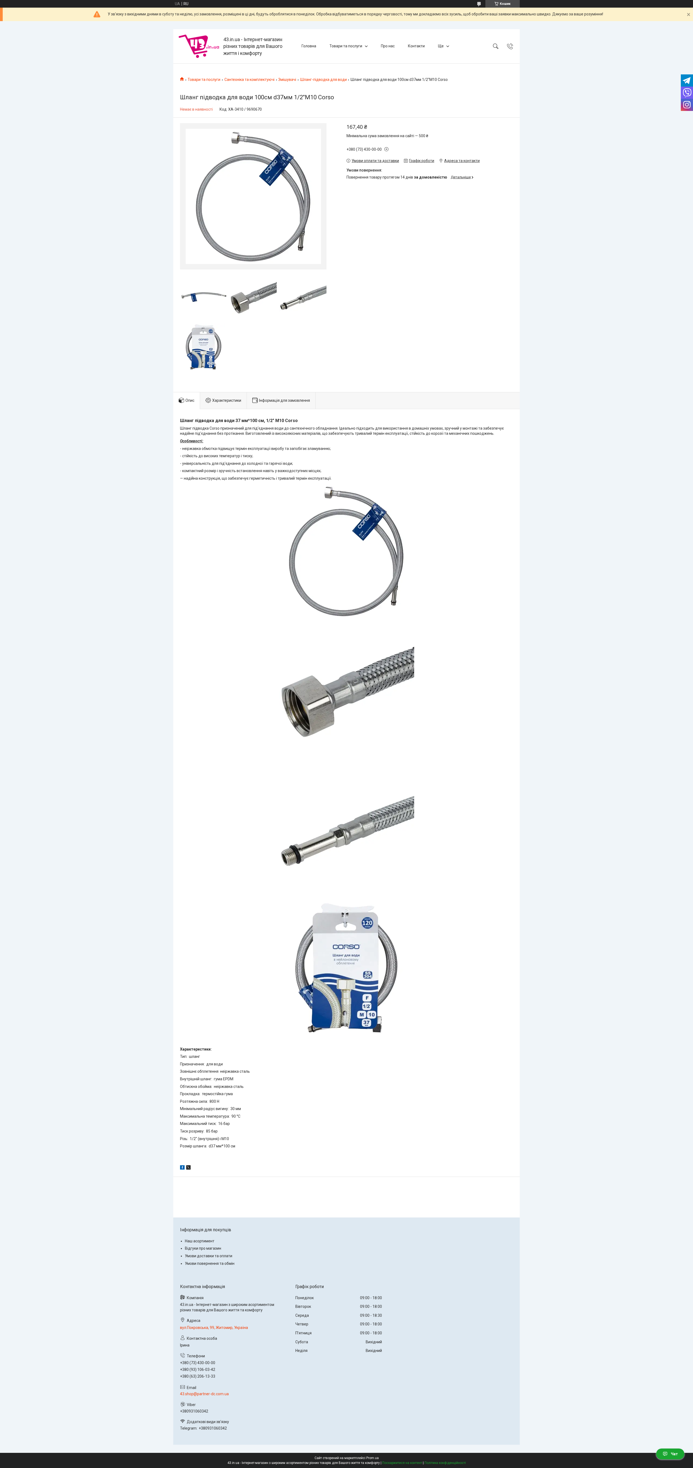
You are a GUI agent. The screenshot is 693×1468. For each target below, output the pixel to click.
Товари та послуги (345, 46)
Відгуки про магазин (203, 1248)
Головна (309, 46)
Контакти (416, 46)
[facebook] (182, 1168)
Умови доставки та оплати (208, 1256)
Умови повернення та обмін (209, 1263)
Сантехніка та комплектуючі (249, 79)
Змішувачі (287, 79)
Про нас (388, 46)
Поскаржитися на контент (402, 1463)
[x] (188, 1168)
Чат (674, 1454)
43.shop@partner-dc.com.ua (204, 1394)
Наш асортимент (199, 1241)
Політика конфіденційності (445, 1463)
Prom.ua (372, 1458)
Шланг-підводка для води (323, 79)
